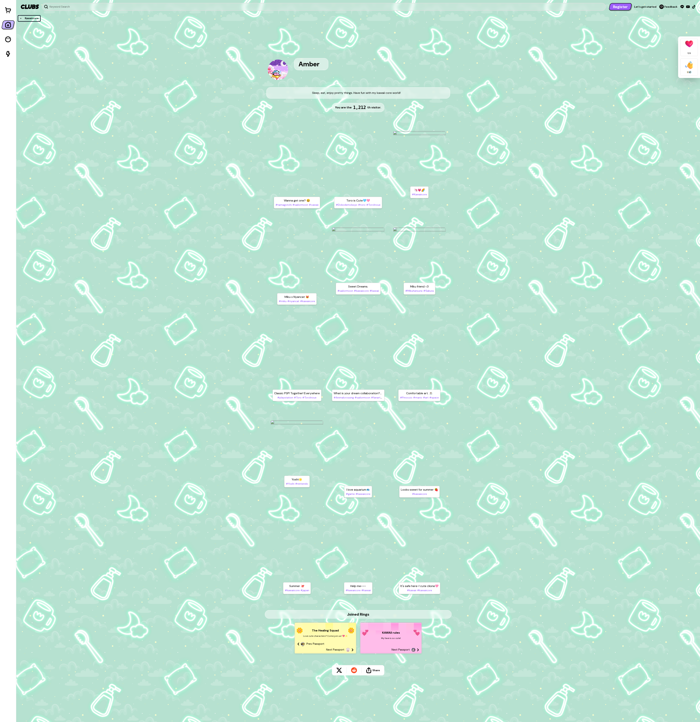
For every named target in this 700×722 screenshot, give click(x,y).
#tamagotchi (283, 204)
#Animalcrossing (344, 397)
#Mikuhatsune (414, 290)
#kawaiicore (307, 301)
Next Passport (335, 649)
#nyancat (293, 301)
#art (425, 397)
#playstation (285, 397)
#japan (304, 590)
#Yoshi (290, 483)
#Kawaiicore (419, 194)
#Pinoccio (406, 397)
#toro (361, 204)
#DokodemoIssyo (346, 204)
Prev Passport (315, 644)
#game (350, 494)
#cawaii (313, 204)
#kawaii (374, 290)
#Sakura (428, 290)
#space (434, 397)
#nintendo (301, 483)
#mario (417, 397)
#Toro (297, 397)
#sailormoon (300, 204)
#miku (283, 301)
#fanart (375, 397)
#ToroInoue (372, 204)
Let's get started (645, 6)
